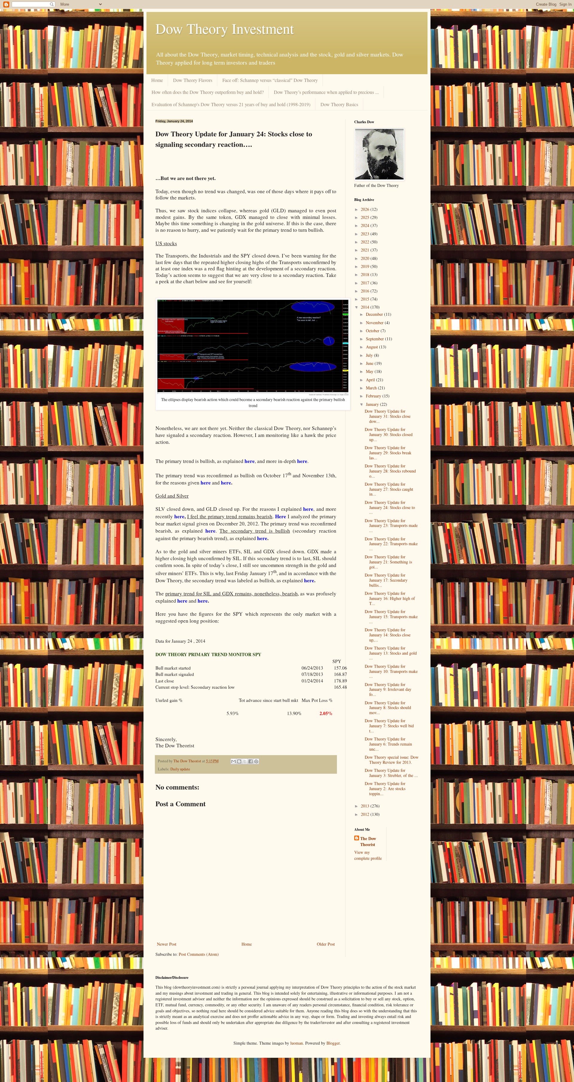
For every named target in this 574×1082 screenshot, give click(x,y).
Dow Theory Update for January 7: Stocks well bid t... (389, 726)
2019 (365, 266)
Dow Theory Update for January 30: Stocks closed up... (389, 434)
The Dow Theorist (368, 841)
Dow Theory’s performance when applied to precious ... (326, 92)
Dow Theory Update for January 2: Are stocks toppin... (385, 788)
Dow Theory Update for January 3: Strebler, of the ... (391, 772)
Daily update (180, 769)
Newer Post (166, 944)
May (370, 371)
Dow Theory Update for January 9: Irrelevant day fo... (388, 689)
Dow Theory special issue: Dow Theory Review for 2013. (392, 759)
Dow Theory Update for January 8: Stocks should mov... (388, 708)
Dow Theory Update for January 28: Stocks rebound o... (390, 471)
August (372, 347)
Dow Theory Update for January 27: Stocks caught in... (389, 489)
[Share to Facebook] (251, 761)
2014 (365, 307)
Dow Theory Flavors (192, 80)
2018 (365, 274)
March (372, 388)
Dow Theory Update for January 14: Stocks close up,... (387, 635)
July (370, 355)
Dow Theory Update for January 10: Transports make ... (391, 671)
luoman (296, 1043)
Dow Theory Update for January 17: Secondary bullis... (386, 580)
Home (157, 80)
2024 (365, 225)
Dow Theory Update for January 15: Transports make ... (391, 616)
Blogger (333, 1043)
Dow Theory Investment (224, 28)
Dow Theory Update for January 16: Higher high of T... (390, 598)
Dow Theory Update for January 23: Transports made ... (391, 526)
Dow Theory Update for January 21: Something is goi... (388, 562)
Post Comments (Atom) (199, 954)
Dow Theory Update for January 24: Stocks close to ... (390, 507)
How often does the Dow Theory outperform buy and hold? (208, 92)
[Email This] (233, 761)
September (375, 339)
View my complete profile (368, 855)
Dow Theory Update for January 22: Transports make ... (391, 544)
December (375, 314)
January (373, 404)
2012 (365, 814)
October (373, 330)
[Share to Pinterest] (256, 761)
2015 (365, 299)
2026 (365, 209)
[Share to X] (245, 761)
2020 (365, 258)
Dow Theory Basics (339, 104)
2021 (365, 250)
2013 (365, 806)
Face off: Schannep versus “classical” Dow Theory (270, 80)
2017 (365, 283)
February (374, 396)
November (375, 322)
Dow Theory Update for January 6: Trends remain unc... (388, 744)
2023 (365, 234)
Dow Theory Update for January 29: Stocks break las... (388, 453)
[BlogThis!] (239, 761)
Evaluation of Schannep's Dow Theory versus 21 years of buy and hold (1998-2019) (231, 104)
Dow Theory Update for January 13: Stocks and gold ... (391, 653)
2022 (365, 242)
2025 (365, 217)
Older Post (326, 944)
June (370, 363)
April (371, 379)
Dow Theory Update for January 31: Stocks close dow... (387, 416)
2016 (365, 291)
